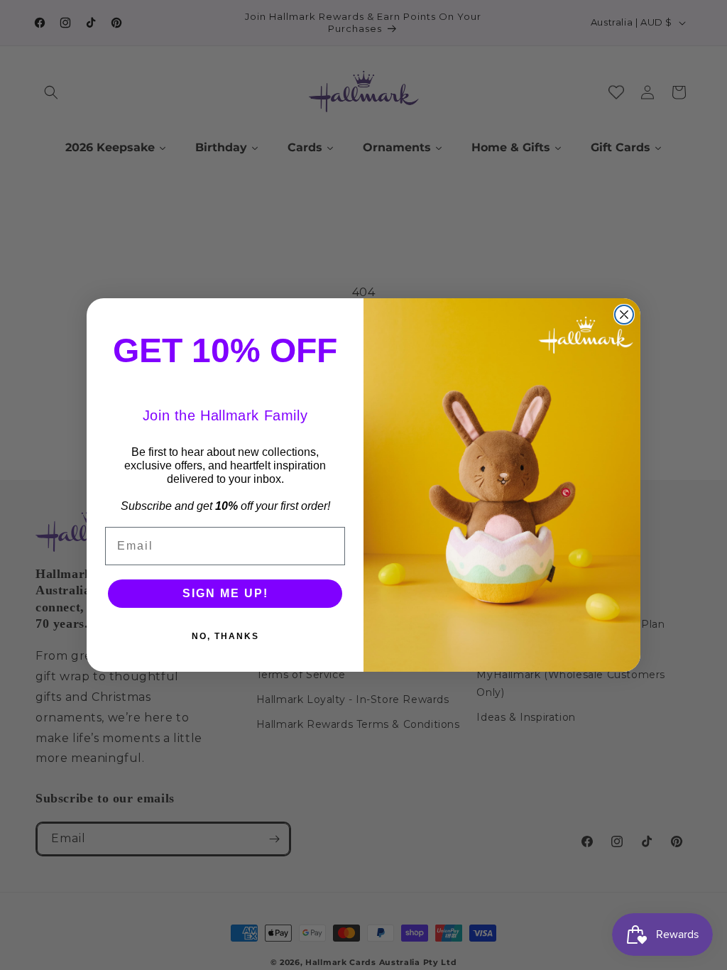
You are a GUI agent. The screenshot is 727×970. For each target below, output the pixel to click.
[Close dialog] (624, 314)
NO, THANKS (225, 636)
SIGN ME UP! (225, 593)
